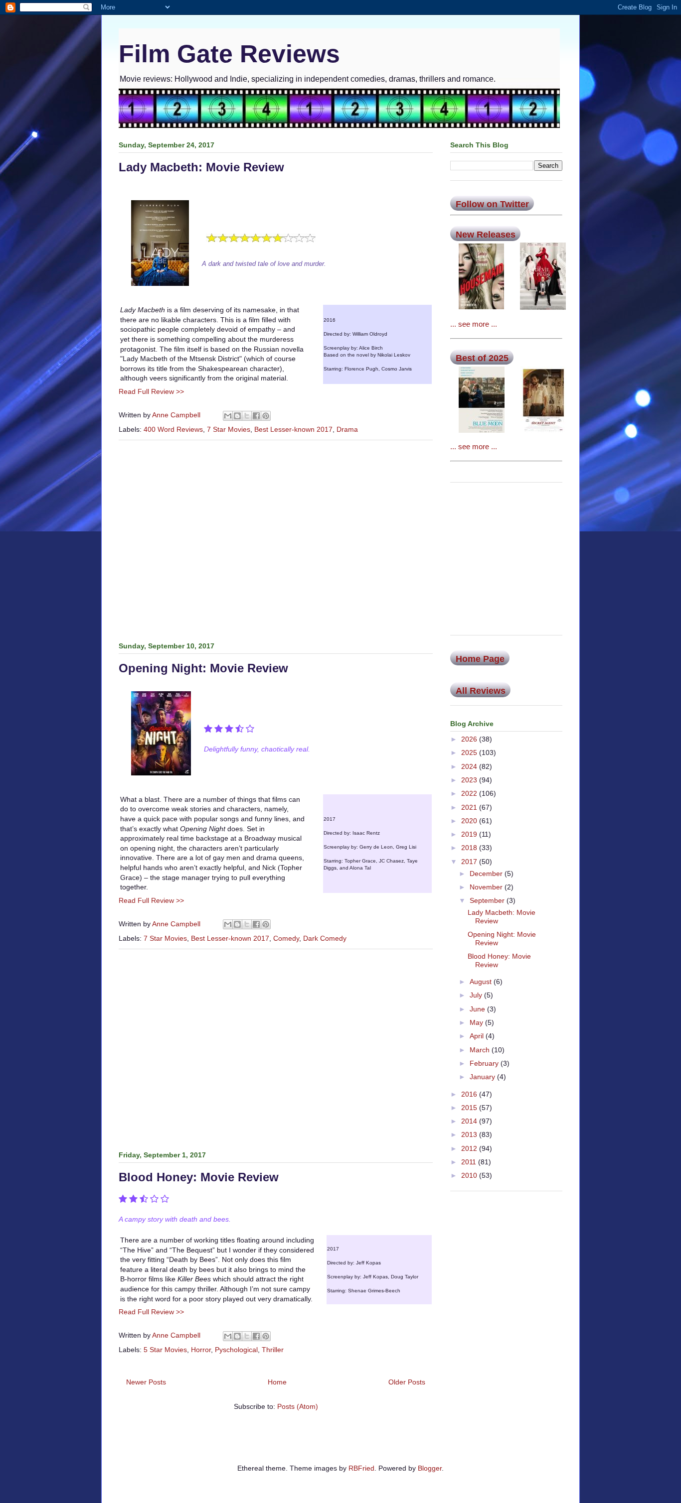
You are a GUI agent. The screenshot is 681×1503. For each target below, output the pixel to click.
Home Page (480, 659)
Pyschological (236, 1350)
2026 (470, 739)
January (483, 1077)
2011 (469, 1162)
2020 (470, 821)
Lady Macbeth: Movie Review (201, 167)
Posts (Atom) (297, 1406)
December (487, 873)
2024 (470, 766)
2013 (470, 1134)
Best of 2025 (482, 358)
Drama (347, 429)
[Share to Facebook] (256, 416)
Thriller (273, 1350)
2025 (470, 752)
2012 (470, 1148)
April (478, 1036)
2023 (470, 780)
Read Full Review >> (151, 391)
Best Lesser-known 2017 (293, 429)
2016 (470, 1094)
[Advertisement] (275, 539)
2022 (470, 793)
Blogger (430, 1468)
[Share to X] (247, 416)
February (485, 1063)
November (487, 887)
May (477, 1022)
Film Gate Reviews (229, 54)
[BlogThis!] (237, 416)
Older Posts (406, 1382)
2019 (470, 834)
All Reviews (481, 691)
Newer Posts (146, 1382)
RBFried (361, 1468)
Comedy (286, 938)
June (478, 1009)
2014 (470, 1121)
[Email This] (228, 416)
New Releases (485, 235)
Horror (201, 1350)
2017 (470, 862)
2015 (470, 1108)
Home (277, 1382)
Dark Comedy (324, 938)
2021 (470, 807)
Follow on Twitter (492, 204)
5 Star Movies (165, 1350)
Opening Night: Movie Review (203, 668)
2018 (470, 848)
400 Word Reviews (173, 429)
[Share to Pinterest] (266, 416)
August (482, 982)
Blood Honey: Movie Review (199, 1177)
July (477, 995)
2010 (470, 1175)
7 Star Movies (228, 429)
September (488, 900)
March (481, 1050)
